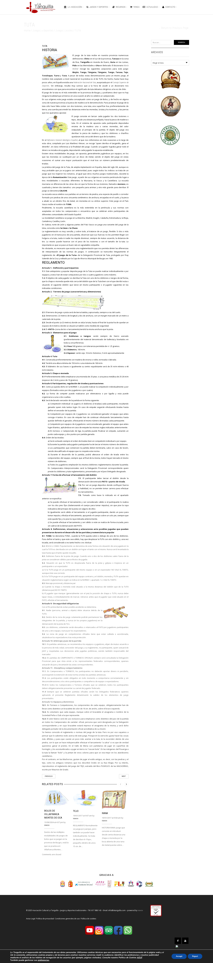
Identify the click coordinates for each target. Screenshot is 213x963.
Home (27, 30)
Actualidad (152, 7)
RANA (105, 813)
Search (181, 42)
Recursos (120, 7)
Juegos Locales (64, 30)
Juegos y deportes (99, 7)
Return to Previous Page (174, 28)
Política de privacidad (45, 918)
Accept (179, 956)
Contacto (170, 7)
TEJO (76, 811)
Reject (195, 956)
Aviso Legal (30, 918)
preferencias (43, 960)
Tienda (136, 7)
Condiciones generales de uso (67, 918)
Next (124, 776)
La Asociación (75, 7)
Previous (49, 776)
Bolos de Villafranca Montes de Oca (53, 814)
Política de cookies (88, 918)
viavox (46, 825)
